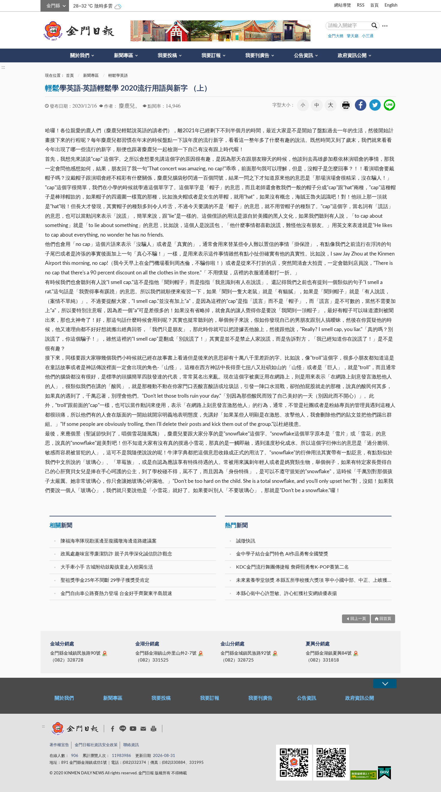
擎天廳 (352, 36)
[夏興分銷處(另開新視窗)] (356, 653)
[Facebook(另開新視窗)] (112, 728)
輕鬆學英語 (118, 76)
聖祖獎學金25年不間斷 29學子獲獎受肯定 (105, 580)
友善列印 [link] (346, 105)
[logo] (77, 30)
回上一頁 (358, 619)
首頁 (374, 5)
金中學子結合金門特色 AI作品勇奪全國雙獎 (282, 553)
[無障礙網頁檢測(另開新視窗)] (363, 776)
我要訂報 (211, 55)
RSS (360, 5)
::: (44, 4)
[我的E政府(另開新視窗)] (384, 774)
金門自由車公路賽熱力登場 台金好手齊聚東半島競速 (116, 593)
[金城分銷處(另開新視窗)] (105, 653)
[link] (360, 105)
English (391, 5)
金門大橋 (336, 36)
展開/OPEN (385, 683)
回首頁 (385, 619)
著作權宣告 (59, 745)
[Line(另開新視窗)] (123, 728)
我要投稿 (167, 55)
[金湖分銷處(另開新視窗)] (201, 653)
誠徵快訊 (245, 541)
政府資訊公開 (352, 55)
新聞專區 (123, 55)
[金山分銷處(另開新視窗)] (275, 653)
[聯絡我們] (143, 728)
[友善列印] (153, 728)
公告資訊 (303, 55)
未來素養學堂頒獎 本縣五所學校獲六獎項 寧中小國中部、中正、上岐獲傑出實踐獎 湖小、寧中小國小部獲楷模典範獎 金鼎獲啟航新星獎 (314, 580)
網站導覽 (342, 5)
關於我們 (79, 55)
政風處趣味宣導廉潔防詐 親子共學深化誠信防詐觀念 (116, 553)
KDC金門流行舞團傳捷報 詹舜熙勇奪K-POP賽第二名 (292, 567)
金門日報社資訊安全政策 (96, 745)
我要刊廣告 (257, 55)
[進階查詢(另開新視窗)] (385, 25)
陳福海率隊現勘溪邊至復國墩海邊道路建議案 (109, 541)
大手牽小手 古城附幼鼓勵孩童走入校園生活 (107, 567)
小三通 (368, 36)
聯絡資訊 (131, 745)
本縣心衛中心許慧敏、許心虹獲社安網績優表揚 (286, 593)
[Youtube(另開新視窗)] (133, 728)
